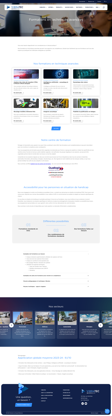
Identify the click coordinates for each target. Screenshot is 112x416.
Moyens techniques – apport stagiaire (34, 286)
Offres (50, 7)
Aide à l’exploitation (47, 395)
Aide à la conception (47, 392)
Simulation (44, 398)
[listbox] (56, 325)
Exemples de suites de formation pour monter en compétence (42, 275)
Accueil (45, 34)
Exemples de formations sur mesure (34, 254)
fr (104, 1)
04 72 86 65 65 (85, 400)
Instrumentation (67, 398)
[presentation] (11, 325)
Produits (59, 7)
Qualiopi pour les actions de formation (40, 164)
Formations (89, 7)
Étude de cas (91, 1)
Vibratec (42, 7)
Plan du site (103, 413)
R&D (97, 7)
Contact (99, 1)
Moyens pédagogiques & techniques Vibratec (36, 281)
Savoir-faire (69, 7)
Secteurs (79, 7)
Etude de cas (66, 392)
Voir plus (56, 128)
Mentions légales (94, 413)
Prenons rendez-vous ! (23, 404)
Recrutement (82, 1)
